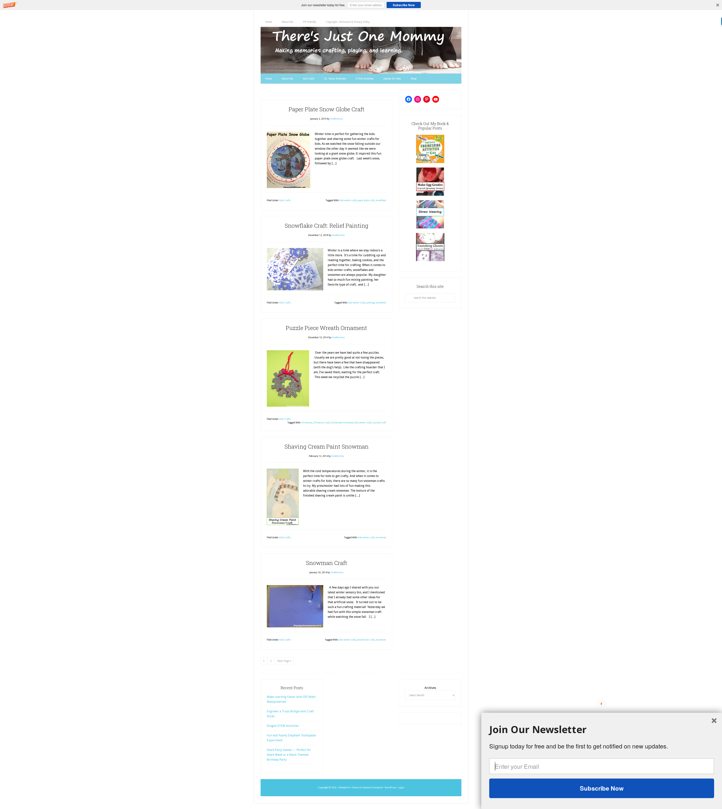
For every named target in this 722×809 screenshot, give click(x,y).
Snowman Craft (326, 562)
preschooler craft (365, 639)
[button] (361, 5)
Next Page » (284, 660)
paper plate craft (365, 200)
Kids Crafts (285, 200)
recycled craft (379, 422)
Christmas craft (321, 422)
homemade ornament (342, 422)
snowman (381, 537)
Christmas (306, 422)
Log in (401, 787)
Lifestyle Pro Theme (348, 787)
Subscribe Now (404, 5)
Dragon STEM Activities (283, 726)
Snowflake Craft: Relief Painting (326, 225)
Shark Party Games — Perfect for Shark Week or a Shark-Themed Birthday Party (289, 754)
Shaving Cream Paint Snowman (326, 446)
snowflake (380, 200)
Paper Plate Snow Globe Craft (326, 109)
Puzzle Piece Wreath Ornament (326, 327)
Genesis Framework (373, 787)
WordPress (390, 787)
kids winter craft (348, 200)
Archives (430, 688)
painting (370, 302)
